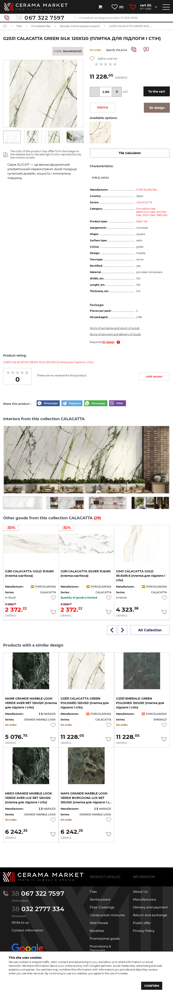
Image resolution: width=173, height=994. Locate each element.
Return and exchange (150, 915)
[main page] (36, 7)
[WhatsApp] (95, 403)
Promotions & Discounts (100, 948)
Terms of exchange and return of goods (114, 328)
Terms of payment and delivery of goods (115, 334)
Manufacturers (144, 899)
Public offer (142, 923)
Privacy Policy (143, 931)
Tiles (93, 892)
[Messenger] (48, 403)
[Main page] (43, 877)
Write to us (20, 922)
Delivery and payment (150, 907)
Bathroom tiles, (146, 211)
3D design (108, 342)
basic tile (141, 221)
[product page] (142, 543)
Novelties (97, 931)
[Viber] (117, 403)
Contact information (27, 930)
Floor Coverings (102, 907)
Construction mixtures (107, 915)
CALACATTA (144, 202)
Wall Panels (99, 923)
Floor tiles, (149, 215)
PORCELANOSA (146, 189)
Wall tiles (161, 215)
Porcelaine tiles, (146, 208)
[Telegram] (71, 403)
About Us (140, 892)
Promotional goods (105, 939)
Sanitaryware (100, 899)
